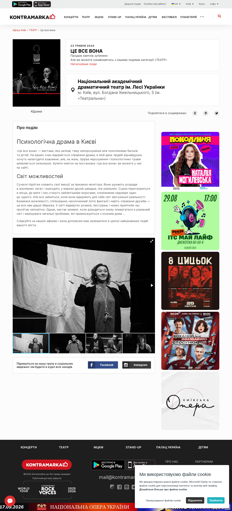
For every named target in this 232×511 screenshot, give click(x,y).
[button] (152, 241)
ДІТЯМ (151, 17)
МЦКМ (98, 17)
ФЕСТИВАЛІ (168, 17)
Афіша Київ (19, 30)
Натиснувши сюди (84, 64)
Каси (202, 3)
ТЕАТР (85, 17)
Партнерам (204, 461)
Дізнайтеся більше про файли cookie (163, 489)
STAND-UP (113, 17)
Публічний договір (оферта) (46, 478)
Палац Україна (133, 17)
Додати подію (133, 3)
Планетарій (186, 17)
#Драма (36, 111)
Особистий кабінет (155, 3)
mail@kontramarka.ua (123, 477)
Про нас (171, 461)
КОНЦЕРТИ (69, 17)
